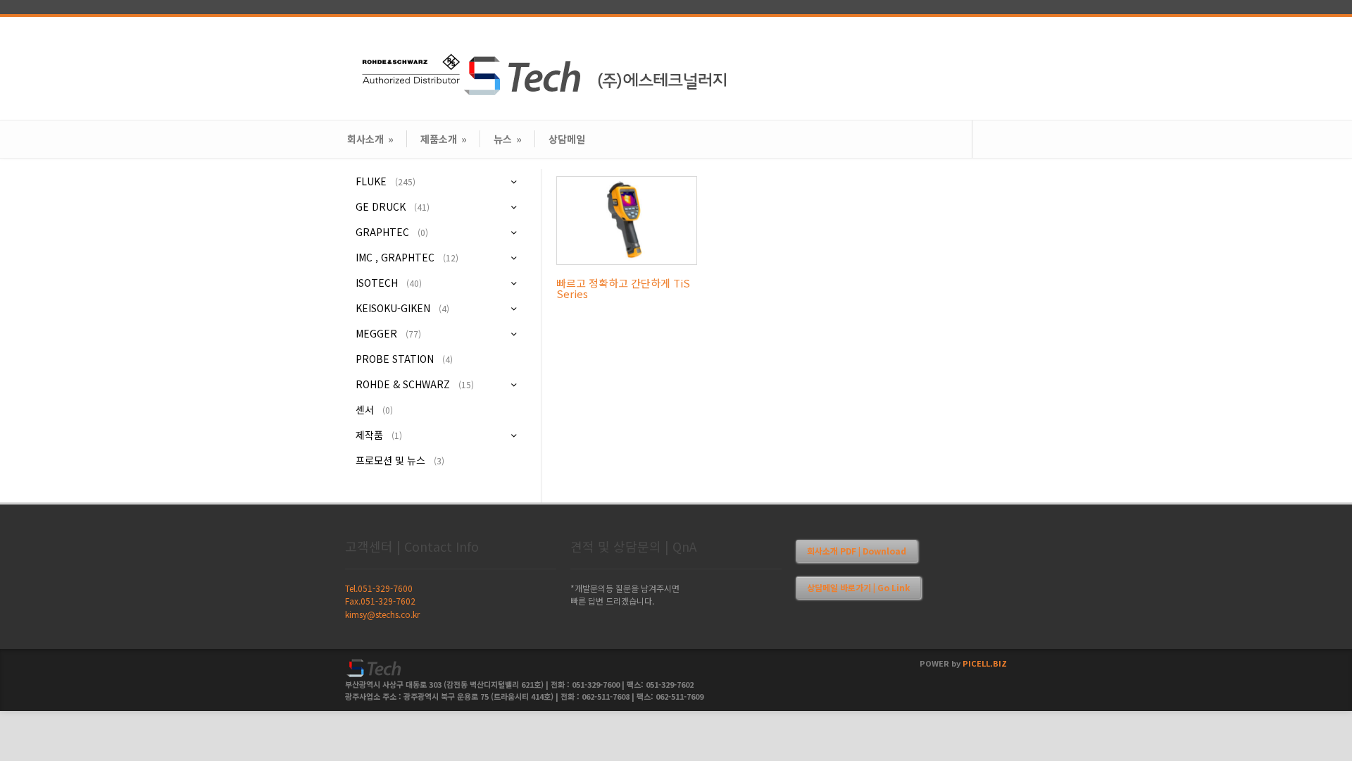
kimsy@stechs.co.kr (382, 614)
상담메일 (567, 139)
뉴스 (508, 139)
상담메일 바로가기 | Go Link (858, 587)
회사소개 (370, 139)
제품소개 (443, 139)
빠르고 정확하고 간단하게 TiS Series (623, 288)
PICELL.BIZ (985, 663)
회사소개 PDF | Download (856, 551)
